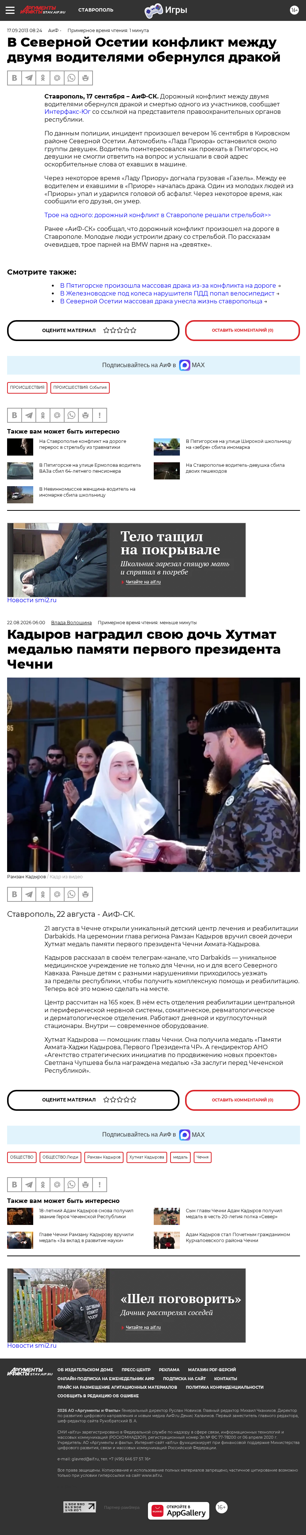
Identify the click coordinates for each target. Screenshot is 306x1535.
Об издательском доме (85, 1369)
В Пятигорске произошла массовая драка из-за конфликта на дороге (168, 285)
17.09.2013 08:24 (24, 30)
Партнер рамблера (122, 1507)
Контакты (225, 1378)
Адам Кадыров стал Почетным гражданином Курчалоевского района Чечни (238, 1237)
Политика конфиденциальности (224, 1387)
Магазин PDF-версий (212, 1369)
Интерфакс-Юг (68, 111)
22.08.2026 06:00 (26, 622)
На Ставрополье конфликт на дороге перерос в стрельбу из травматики (82, 444)
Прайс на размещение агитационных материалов (117, 1387)
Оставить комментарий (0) (243, 330)
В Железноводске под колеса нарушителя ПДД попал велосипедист (167, 293)
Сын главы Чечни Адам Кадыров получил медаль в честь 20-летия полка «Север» (234, 1213)
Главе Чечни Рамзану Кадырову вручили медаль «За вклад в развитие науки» (86, 1237)
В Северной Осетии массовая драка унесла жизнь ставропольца (161, 301)
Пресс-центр (136, 1369)
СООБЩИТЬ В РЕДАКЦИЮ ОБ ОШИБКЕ (98, 1396)
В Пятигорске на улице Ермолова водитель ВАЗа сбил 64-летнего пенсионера (90, 468)
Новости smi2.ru (32, 600)
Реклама (169, 1369)
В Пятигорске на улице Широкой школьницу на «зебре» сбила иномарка (238, 444)
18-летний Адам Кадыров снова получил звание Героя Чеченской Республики (86, 1213)
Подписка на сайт (184, 1378)
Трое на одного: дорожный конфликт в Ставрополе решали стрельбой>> (157, 215)
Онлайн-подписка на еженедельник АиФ (105, 1378)
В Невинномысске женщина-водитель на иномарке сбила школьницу (87, 492)
